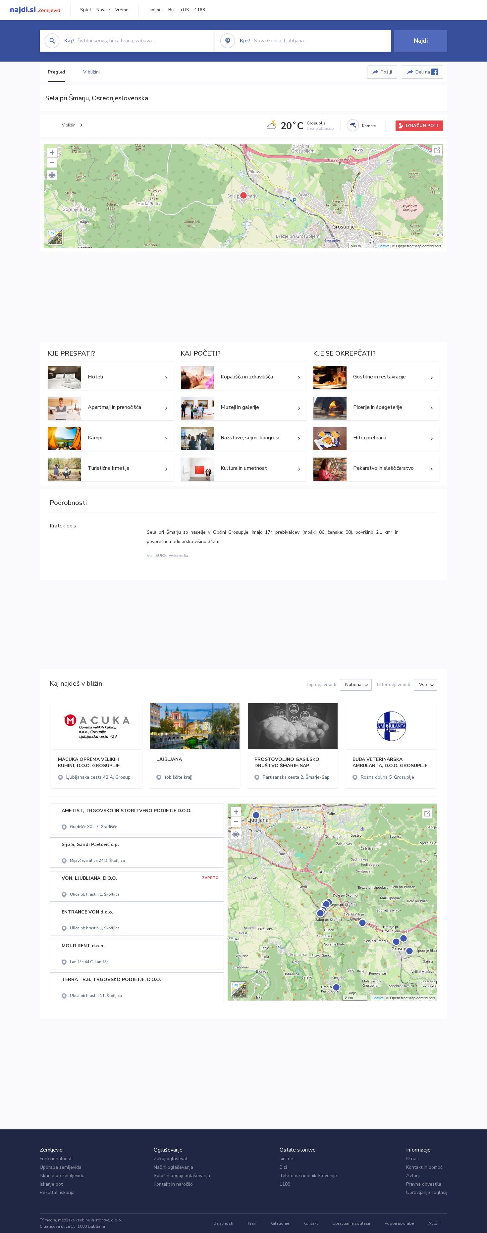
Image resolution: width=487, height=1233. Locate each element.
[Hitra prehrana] (376, 438)
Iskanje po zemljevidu (62, 1175)
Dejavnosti (223, 1223)
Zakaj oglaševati (171, 1159)
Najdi (421, 41)
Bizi (172, 10)
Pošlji (386, 72)
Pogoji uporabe (399, 1223)
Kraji (252, 1223)
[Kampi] (111, 438)
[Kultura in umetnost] (243, 469)
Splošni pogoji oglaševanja (182, 1175)
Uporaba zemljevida (60, 1167)
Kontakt (310, 1223)
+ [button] (52, 152)
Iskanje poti (52, 1184)
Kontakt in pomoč (424, 1167)
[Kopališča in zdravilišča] (243, 377)
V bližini (91, 72)
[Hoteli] (111, 377)
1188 (199, 10)
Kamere (369, 125)
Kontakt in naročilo (173, 1184)
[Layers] (55, 237)
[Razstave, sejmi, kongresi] (243, 438)
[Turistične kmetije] (111, 469)
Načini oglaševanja (173, 1167)
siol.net (155, 10)
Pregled (56, 72)
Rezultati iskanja (57, 1192)
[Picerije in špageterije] (376, 408)
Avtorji (413, 1175)
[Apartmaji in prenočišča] (111, 408)
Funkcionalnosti (56, 1159)
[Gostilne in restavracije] (376, 377)
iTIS (185, 10)
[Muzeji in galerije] (243, 408)
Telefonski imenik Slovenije (308, 1175)
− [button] (52, 162)
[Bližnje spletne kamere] (353, 125)
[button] (52, 175)
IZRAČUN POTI (422, 126)
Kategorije (279, 1223)
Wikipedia (178, 556)
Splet (85, 10)
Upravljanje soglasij (426, 1192)
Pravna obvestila (423, 1184)
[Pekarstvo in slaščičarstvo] (376, 469)
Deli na (423, 72)
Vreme (122, 10)
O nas (412, 1159)
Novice (103, 10)
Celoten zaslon (437, 150)
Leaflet (383, 245)
